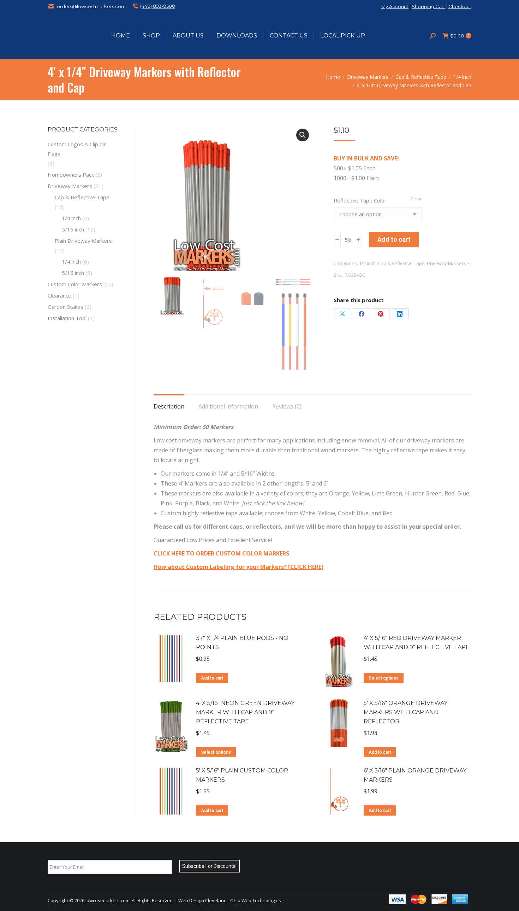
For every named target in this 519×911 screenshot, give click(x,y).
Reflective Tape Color (360, 200)
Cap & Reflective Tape (401, 263)
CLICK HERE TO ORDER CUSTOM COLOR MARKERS (221, 553)
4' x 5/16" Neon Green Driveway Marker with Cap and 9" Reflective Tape (245, 712)
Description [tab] (169, 406)
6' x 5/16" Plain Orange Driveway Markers (415, 775)
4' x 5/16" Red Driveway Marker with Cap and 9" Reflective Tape (417, 643)
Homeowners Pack (71, 174)
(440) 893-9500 (157, 6)
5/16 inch (73, 229)
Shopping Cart (428, 6)
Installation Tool (67, 318)
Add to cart (394, 239)
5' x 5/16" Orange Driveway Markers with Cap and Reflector (405, 712)
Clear (416, 198)
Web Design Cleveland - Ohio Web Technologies (229, 900)
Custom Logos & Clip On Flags (77, 149)
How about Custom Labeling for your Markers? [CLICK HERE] (238, 567)
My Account (394, 6)
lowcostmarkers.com (107, 900)
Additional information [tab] (228, 406)
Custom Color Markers (75, 284)
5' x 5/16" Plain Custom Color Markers (242, 775)
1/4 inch (367, 263)
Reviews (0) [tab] (287, 406)
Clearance (59, 295)
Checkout (459, 6)
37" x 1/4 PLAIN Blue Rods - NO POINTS (242, 643)
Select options (384, 678)
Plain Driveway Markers (83, 240)
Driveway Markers (446, 263)
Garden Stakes (65, 306)
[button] (302, 135)
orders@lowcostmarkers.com (91, 6)
